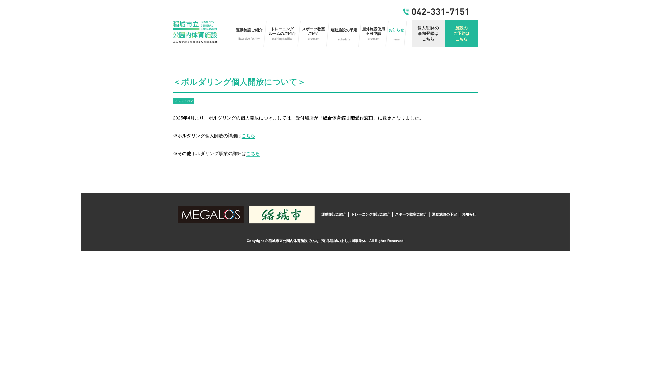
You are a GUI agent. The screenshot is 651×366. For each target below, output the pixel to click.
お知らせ (396, 30)
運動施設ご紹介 (249, 30)
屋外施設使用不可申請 (373, 31)
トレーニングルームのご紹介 (282, 31)
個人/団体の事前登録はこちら (428, 33)
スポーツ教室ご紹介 (313, 31)
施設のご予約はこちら (461, 33)
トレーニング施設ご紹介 (370, 214)
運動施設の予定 (344, 30)
